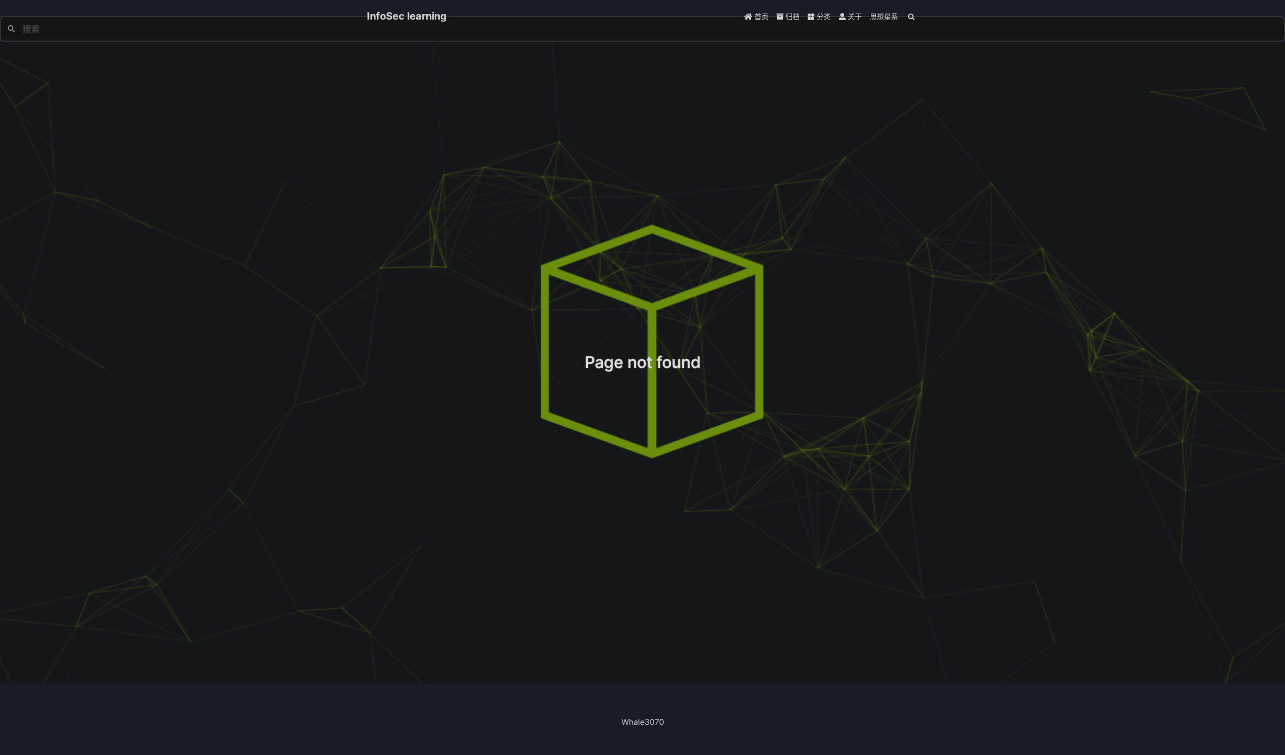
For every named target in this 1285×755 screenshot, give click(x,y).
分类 (823, 16)
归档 (792, 16)
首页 (760, 16)
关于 (854, 16)
